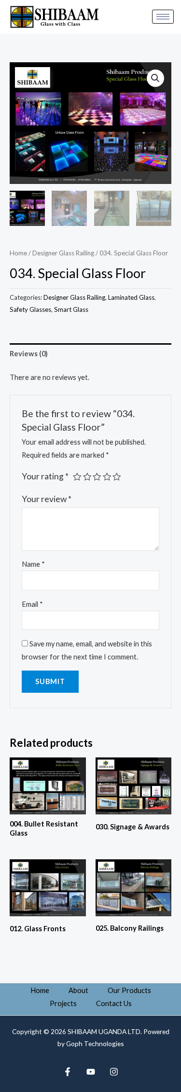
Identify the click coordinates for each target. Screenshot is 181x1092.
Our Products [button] (129, 990)
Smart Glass (71, 309)
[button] (155, 78)
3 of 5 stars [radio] (97, 477)
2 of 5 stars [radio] (87, 477)
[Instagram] (114, 1071)
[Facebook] (67, 1071)
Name (33, 564)
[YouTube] (90, 1071)
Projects (63, 1003)
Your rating (45, 476)
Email (32, 604)
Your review (46, 499)
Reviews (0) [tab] (29, 354)
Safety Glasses (30, 309)
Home (18, 253)
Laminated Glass (131, 297)
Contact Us (114, 1003)
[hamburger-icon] (163, 17)
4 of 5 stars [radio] (107, 477)
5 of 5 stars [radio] (116, 477)
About (78, 990)
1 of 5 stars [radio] (77, 477)
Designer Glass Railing (63, 253)
